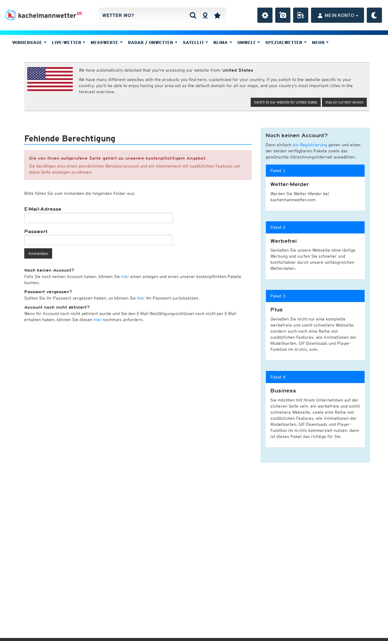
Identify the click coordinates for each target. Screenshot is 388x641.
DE (80, 13)
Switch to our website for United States (285, 102)
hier (125, 276)
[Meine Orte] (217, 15)
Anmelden (38, 253)
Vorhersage (28, 42)
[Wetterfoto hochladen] (282, 15)
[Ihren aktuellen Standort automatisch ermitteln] (205, 15)
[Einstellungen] (265, 15)
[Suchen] (193, 15)
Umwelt (247, 42)
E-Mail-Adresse (42, 209)
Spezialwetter (284, 42)
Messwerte (105, 42)
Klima (221, 42)
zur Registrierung (310, 144)
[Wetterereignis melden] (300, 15)
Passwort (36, 231)
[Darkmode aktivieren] (374, 15)
